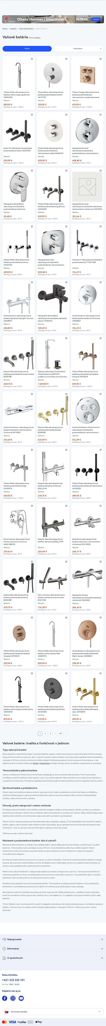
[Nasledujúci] (66, 734)
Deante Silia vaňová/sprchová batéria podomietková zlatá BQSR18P (50, 430)
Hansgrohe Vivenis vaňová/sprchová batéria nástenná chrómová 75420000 (86, 597)
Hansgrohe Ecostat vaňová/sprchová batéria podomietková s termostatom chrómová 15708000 (51, 262)
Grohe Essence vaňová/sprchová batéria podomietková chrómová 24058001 (86, 318)
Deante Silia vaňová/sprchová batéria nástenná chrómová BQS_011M (50, 486)
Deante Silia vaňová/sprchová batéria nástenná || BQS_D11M (50, 540)
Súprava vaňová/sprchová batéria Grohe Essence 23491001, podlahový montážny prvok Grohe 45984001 (52, 374)
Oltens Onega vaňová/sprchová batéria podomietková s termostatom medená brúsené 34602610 (85, 95)
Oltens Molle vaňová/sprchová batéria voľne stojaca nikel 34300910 (50, 653)
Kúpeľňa (13, 29)
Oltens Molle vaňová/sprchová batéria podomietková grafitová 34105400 (51, 206)
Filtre (27, 49)
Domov (5, 29)
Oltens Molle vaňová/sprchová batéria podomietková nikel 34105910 (16, 486)
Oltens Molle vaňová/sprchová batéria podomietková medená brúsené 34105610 (85, 374)
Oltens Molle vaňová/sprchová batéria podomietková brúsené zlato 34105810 (85, 709)
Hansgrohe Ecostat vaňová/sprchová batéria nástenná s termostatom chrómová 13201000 (87, 206)
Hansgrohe (45, 763)
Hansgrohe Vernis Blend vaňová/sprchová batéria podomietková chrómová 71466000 (14, 207)
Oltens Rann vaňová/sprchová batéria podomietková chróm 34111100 (50, 95)
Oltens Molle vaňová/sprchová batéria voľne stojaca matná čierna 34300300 (18, 709)
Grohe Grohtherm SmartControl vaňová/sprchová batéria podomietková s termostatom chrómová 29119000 (86, 430)
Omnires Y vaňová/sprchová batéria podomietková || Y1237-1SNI (87, 261)
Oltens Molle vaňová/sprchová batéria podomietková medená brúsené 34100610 (17, 653)
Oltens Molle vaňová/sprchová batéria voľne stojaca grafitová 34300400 (16, 95)
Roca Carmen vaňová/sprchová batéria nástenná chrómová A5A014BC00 (17, 542)
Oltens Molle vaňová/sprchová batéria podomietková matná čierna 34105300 (87, 486)
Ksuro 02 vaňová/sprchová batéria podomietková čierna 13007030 (18, 149)
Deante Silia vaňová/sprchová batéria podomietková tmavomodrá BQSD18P (19, 374)
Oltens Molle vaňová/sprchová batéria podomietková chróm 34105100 (16, 262)
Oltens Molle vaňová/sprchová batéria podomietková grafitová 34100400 (51, 709)
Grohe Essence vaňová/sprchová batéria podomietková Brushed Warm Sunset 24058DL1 (86, 653)
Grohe (36, 763)
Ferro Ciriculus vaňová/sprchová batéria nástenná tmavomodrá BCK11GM (51, 597)
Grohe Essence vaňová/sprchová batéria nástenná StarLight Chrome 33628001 (18, 318)
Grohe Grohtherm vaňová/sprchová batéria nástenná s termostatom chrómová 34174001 (18, 430)
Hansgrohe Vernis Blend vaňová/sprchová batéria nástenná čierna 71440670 (52, 318)
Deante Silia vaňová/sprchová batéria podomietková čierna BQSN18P (16, 597)
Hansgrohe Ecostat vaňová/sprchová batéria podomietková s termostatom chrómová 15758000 (85, 151)
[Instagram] (13, 999)
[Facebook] (4, 999)
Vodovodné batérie (26, 29)
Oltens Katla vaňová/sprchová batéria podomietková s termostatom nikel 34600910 (50, 151)
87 (61, 734)
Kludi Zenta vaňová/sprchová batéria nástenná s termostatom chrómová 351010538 (86, 542)
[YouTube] (21, 999)
